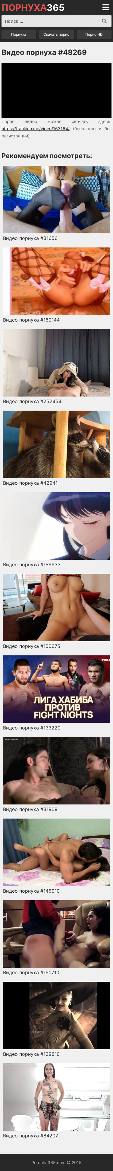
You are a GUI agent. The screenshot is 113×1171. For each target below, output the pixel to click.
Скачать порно (56, 34)
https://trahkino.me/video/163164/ (36, 128)
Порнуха (18, 34)
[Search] (104, 21)
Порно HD (94, 34)
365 (33, 7)
